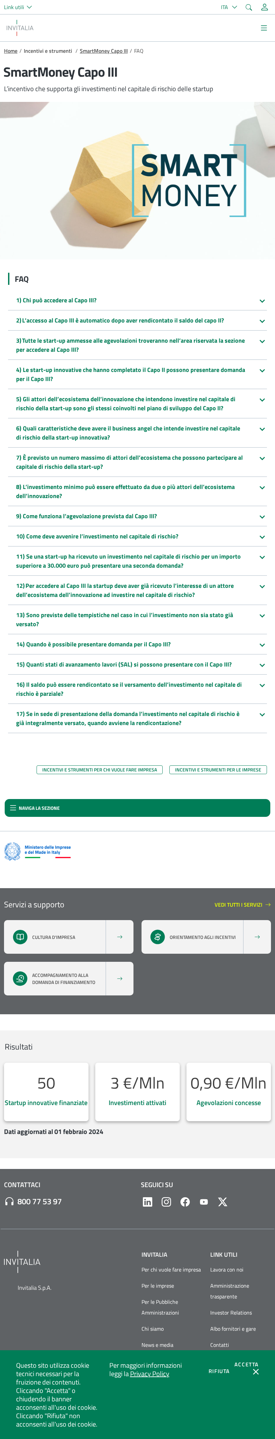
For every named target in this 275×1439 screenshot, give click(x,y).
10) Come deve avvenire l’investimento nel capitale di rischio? (97, 536)
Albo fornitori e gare (233, 1329)
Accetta (246, 1364)
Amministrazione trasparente (229, 1291)
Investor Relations (231, 1313)
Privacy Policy (149, 1373)
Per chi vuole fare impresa (171, 1269)
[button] (21, 7)
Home (10, 51)
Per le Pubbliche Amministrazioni (160, 1307)
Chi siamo (153, 1329)
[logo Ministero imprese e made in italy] (37, 851)
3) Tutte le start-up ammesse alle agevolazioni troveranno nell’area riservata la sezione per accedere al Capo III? (130, 345)
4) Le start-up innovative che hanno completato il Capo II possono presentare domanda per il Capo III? (130, 374)
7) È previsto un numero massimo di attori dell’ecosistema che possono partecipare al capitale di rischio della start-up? (129, 462)
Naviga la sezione (35, 809)
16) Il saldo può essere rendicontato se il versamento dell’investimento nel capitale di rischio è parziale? (129, 689)
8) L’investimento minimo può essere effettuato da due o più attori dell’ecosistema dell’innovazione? (125, 491)
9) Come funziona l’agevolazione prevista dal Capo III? (86, 516)
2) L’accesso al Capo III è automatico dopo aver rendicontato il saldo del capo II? (120, 320)
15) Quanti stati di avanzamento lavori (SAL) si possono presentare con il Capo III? (124, 664)
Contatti (219, 1345)
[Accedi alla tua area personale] (265, 7)
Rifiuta (219, 1371)
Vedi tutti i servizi (240, 905)
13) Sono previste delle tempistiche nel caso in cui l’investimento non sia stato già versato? (124, 619)
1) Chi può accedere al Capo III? (56, 300)
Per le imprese (158, 1286)
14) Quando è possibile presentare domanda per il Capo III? (93, 644)
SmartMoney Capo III (104, 51)
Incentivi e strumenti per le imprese (218, 769)
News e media (157, 1345)
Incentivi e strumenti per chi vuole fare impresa (99, 769)
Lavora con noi (226, 1269)
